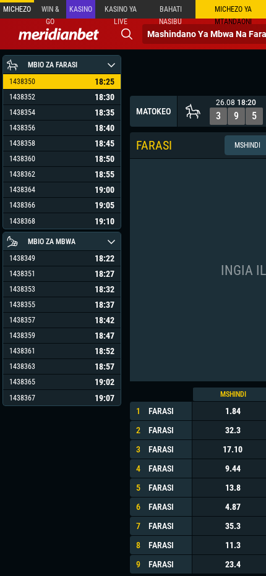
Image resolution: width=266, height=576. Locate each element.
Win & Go (50, 12)
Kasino (80, 9)
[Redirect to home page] (59, 34)
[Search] (127, 34)
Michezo (17, 9)
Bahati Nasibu (170, 12)
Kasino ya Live (121, 12)
